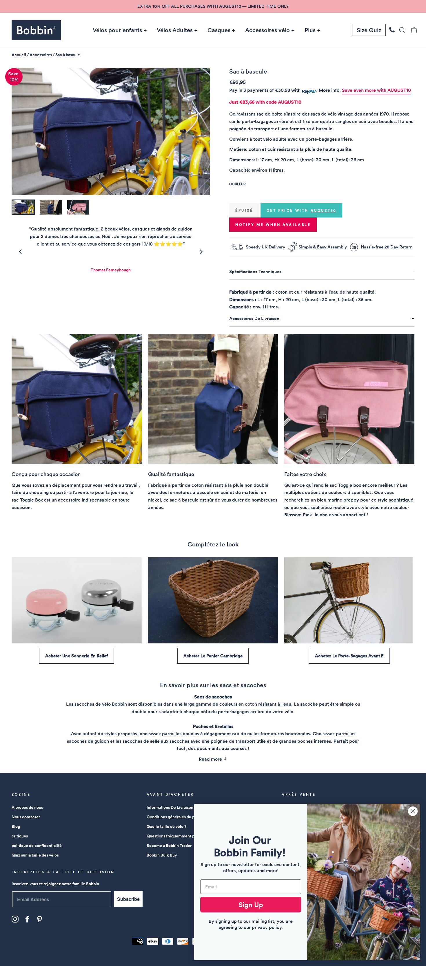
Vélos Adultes (175, 30)
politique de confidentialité (37, 845)
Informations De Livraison (170, 807)
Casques (218, 30)
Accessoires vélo (267, 30)
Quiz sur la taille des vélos (35, 855)
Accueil (19, 55)
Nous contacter (26, 817)
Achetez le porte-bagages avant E (349, 656)
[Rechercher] (400, 30)
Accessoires (41, 55)
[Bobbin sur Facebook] (27, 919)
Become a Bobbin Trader (169, 845)
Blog (16, 826)
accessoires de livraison (254, 318)
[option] (213, 6)
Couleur (237, 184)
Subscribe (128, 899)
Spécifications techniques (255, 271)
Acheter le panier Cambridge (213, 656)
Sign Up (251, 904)
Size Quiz (369, 30)
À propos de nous (27, 807)
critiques (20, 836)
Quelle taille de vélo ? (166, 826)
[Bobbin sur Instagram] (15, 919)
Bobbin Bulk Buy (162, 855)
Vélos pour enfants (117, 30)
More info (329, 90)
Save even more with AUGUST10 (376, 90)
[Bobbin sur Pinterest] (39, 919)
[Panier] (412, 30)
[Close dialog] (413, 811)
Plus (310, 30)
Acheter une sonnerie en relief (76, 656)
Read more (211, 759)
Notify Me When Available (273, 224)
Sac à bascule (67, 55)
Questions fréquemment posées (176, 836)
